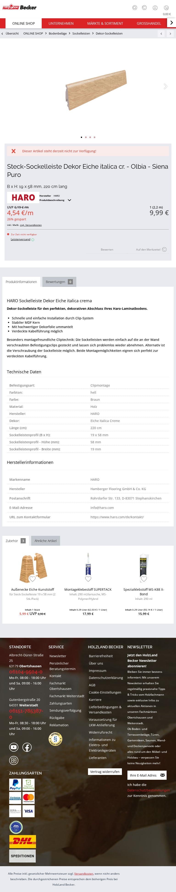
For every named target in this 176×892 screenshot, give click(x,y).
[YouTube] (15, 747)
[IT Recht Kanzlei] (58, 739)
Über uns (96, 663)
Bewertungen (58, 282)
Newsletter (58, 656)
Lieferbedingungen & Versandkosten (105, 710)
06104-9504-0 (26, 672)
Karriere (95, 699)
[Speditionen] (22, 856)
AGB (92, 685)
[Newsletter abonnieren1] (163, 775)
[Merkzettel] (144, 8)
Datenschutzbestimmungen (148, 790)
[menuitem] (133, 7)
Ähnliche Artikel (46, 541)
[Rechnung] (28, 785)
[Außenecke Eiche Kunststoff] (32, 568)
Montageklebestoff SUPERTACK (88, 594)
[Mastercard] (28, 798)
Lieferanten (98, 758)
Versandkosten (83, 874)
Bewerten (107, 249)
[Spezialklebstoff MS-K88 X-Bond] (143, 568)
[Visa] (28, 811)
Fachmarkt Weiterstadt (67, 696)
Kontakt (55, 676)
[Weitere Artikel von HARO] (23, 197)
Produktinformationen (21, 282)
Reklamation (59, 725)
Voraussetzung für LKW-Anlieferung (103, 722)
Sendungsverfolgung (65, 710)
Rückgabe (57, 718)
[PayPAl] (15, 785)
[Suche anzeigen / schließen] (134, 7)
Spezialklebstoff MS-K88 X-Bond (144, 594)
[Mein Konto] (155, 8)
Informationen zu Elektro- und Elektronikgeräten (102, 745)
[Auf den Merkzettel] (32, 579)
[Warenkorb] (167, 8)
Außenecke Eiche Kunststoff (32, 594)
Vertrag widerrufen (105, 771)
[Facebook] (28, 747)
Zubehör (15, 541)
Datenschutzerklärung (106, 678)
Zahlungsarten (61, 703)
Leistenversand (22, 239)
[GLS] (16, 827)
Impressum (97, 670)
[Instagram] (15, 761)
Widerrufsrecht (100, 732)
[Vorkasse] (15, 798)
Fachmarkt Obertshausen (61, 686)
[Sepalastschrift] (15, 811)
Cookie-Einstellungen (105, 692)
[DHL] (22, 841)
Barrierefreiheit (101, 656)
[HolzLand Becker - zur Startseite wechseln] (19, 6)
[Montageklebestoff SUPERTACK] (88, 568)
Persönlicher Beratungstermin (63, 666)
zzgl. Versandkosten (31, 225)
